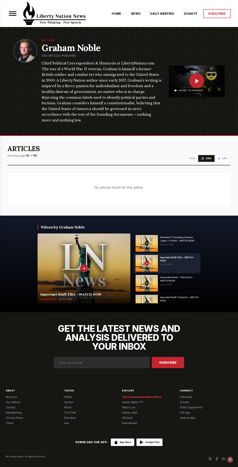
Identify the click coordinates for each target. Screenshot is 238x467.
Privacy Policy (14, 417)
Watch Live (128, 407)
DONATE (190, 13)
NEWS (136, 13)
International (129, 423)
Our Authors (13, 402)
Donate (184, 402)
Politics (68, 396)
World (67, 407)
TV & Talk (70, 412)
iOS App (185, 412)
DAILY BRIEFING (162, 13)
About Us (11, 396)
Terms (10, 423)
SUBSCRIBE (217, 13)
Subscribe (168, 362)
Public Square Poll (191, 407)
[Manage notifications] (230, 460)
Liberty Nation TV (132, 402)
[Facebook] (217, 459)
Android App (187, 417)
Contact (10, 407)
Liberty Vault (129, 412)
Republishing (14, 412)
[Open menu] (12, 13)
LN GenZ (127, 417)
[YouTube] (223, 459)
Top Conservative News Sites (141, 396)
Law (66, 423)
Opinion (68, 402)
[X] (210, 459)
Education (70, 417)
